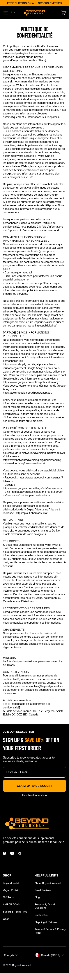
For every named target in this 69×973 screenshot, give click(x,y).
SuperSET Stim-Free (15, 911)
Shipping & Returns (46, 922)
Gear (6, 918)
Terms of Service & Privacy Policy (50, 931)
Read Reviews (43, 890)
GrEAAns (8, 897)
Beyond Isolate (11, 882)
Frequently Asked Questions (45, 906)
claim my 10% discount (34, 785)
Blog (37, 897)
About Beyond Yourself (48, 882)
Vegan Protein (11, 890)
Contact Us (41, 914)
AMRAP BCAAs (12, 904)
